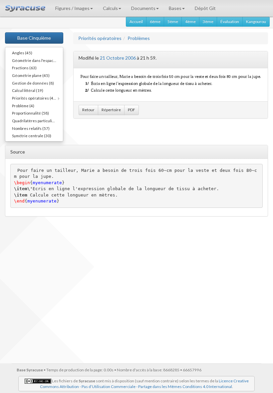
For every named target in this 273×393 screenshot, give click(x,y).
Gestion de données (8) (33, 83)
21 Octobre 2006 (118, 58)
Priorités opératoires (100, 38)
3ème (208, 21)
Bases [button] (175, 8)
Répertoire (111, 109)
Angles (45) (22, 52)
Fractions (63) (24, 67)
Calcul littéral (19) (27, 90)
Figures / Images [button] (72, 8)
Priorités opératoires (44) (34, 98)
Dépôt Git (205, 8)
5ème (172, 21)
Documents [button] (143, 8)
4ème (190, 21)
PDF (131, 109)
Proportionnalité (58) (30, 113)
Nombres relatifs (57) (31, 128)
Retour (88, 109)
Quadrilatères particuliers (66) (37, 120)
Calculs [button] (110, 8)
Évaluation (229, 21)
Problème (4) (23, 105)
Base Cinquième (34, 38)
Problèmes (139, 38)
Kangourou (256, 21)
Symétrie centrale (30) (31, 135)
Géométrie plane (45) (31, 75)
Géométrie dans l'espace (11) (37, 60)
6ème (155, 21)
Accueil (136, 21)
